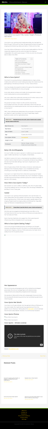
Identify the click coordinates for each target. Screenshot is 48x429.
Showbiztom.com (14, 349)
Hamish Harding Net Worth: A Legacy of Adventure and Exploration (12, 379)
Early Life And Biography (21, 62)
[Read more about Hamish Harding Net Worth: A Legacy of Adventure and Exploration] (13, 371)
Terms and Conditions (24, 415)
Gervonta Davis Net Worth (11, 396)
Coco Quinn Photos (20, 72)
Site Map (24, 419)
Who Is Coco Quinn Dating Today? (23, 67)
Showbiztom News (18, 2)
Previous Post (5, 356)
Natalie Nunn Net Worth (31, 378)
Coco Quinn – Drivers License (22, 73)
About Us (24, 410)
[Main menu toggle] (45, 2)
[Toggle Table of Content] (31, 59)
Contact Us (24, 412)
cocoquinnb (24, 137)
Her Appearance (19, 69)
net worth (31, 309)
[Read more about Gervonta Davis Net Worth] (13, 390)
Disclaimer (24, 414)
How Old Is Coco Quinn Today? (22, 64)
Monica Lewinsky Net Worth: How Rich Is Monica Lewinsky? (34, 397)
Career (16, 65)
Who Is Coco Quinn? (20, 60)
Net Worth (8, 38)
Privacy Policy (24, 417)
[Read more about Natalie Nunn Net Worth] (34, 371)
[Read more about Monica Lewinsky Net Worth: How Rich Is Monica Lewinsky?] (34, 390)
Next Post (43, 356)
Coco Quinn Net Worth (20, 70)
